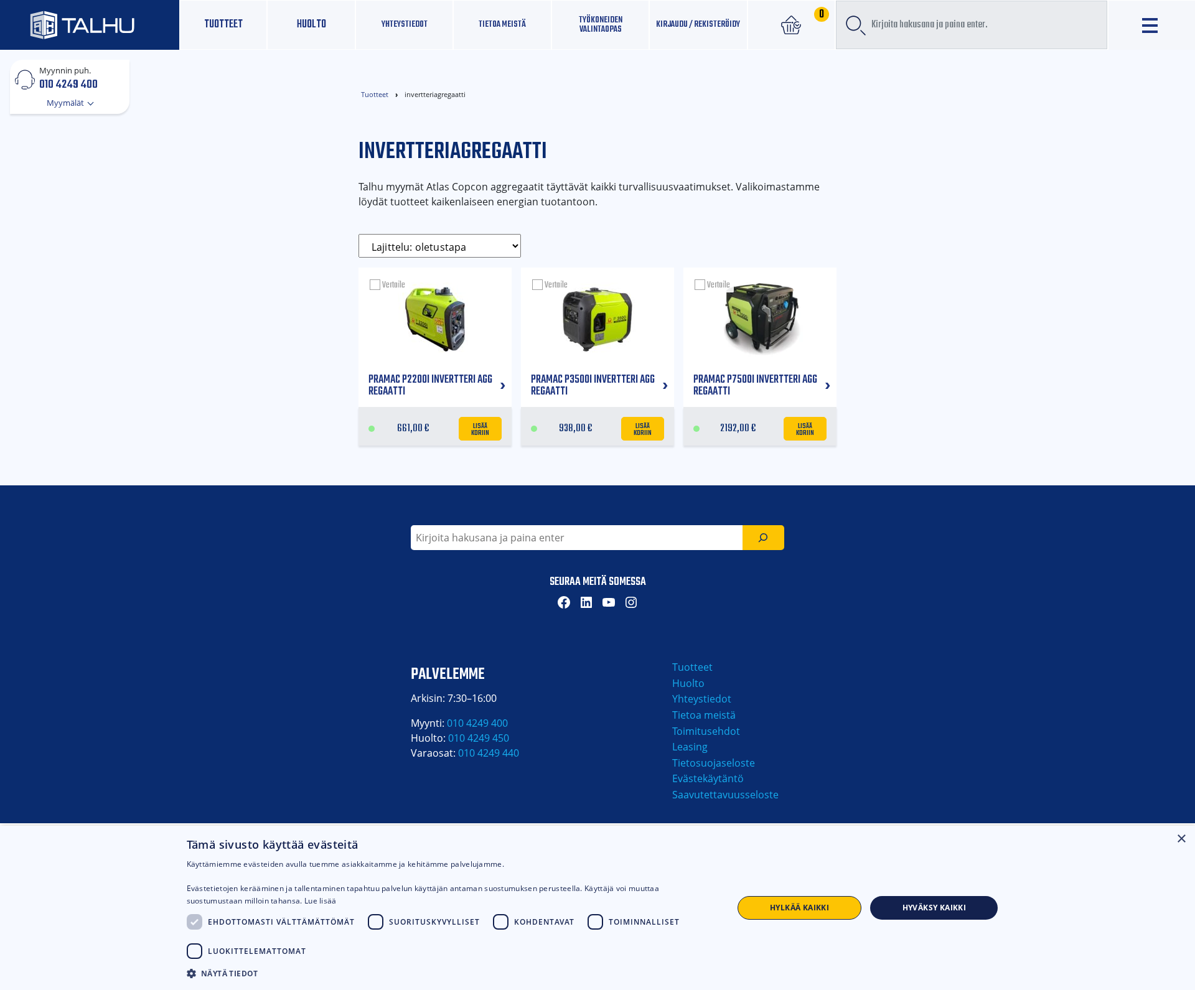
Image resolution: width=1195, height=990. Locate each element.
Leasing (690, 747)
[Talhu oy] (89, 24)
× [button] (1181, 839)
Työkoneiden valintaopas (600, 24)
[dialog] (597, 908)
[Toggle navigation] (1151, 25)
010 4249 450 (478, 738)
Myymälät (66, 102)
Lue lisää (320, 900)
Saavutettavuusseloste (725, 794)
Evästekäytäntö (708, 778)
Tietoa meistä (502, 24)
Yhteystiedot (701, 699)
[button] (452, 973)
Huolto (311, 24)
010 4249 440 (488, 753)
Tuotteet (223, 24)
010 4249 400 (68, 84)
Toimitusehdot (706, 731)
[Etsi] (763, 537)
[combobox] (971, 25)
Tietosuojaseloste (713, 763)
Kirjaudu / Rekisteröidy (698, 24)
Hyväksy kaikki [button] (934, 907)
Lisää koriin (480, 429)
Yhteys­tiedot (405, 24)
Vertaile (393, 285)
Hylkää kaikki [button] (799, 907)
